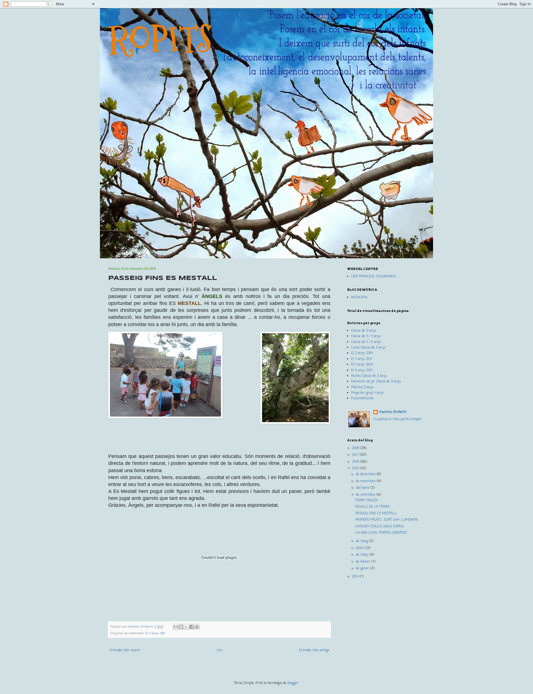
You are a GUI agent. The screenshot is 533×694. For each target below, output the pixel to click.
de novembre (366, 481)
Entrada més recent (125, 650)
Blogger (292, 683)
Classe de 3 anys (363, 330)
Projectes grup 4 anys (367, 392)
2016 (356, 461)
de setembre (366, 494)
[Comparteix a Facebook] (191, 627)
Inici (220, 650)
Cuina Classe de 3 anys (368, 347)
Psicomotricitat (362, 398)
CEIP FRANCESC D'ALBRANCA (373, 276)
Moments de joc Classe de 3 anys (376, 381)
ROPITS (160, 39)
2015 (356, 468)
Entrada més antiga (314, 650)
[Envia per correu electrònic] (175, 627)
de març (362, 554)
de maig (362, 541)
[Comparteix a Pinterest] (197, 627)
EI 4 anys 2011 (155, 633)
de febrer (363, 561)
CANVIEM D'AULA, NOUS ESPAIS (379, 526)
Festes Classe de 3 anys (369, 376)
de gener (363, 568)
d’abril (361, 548)
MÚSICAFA (359, 297)
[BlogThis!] (181, 627)
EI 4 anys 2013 (362, 364)
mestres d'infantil (392, 412)
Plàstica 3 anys (362, 387)
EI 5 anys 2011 (361, 370)
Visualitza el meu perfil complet (397, 419)
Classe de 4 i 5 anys (366, 342)
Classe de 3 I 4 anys (366, 336)
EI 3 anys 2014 (362, 353)
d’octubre (363, 487)
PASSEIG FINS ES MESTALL (376, 513)
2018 (356, 448)
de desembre (366, 474)
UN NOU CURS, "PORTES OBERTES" (381, 532)
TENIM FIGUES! (366, 500)
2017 (356, 454)
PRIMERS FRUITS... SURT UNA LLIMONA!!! (386, 519)
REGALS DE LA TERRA (372, 506)
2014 (356, 576)
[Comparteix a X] (186, 627)
